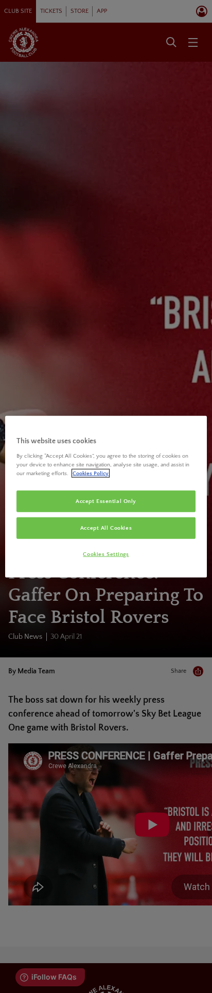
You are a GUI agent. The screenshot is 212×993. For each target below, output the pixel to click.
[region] (105, 496)
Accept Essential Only (106, 501)
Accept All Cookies (106, 528)
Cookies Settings (106, 554)
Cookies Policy (91, 473)
